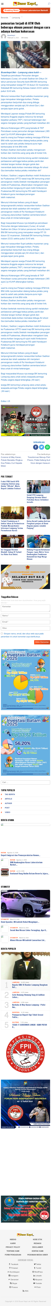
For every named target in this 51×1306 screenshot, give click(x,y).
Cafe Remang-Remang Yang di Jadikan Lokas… (28, 996)
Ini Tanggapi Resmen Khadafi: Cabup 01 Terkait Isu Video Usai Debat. (11, 552)
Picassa (15, 1287)
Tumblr (38, 1268)
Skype (14, 1283)
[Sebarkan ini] (35, 447)
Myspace (38, 1279)
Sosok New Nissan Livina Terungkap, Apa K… (28, 930)
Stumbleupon (14, 1272)
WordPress (38, 1272)
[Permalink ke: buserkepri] (3, 37)
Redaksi (37, 1243)
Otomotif (5, 919)
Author (8, 803)
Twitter (38, 1264)
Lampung (15, 982)
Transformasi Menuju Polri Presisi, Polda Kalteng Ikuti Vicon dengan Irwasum (38, 459)
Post (7, 807)
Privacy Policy (13, 1247)
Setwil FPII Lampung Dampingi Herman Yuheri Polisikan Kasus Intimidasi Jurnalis (38, 498)
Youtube (39, 1283)
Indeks (13, 1239)
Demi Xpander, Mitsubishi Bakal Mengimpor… (20, 922)
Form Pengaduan (13, 1254)
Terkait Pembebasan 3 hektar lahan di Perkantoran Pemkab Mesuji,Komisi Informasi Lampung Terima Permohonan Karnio (12, 526)
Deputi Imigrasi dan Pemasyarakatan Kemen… (20, 855)
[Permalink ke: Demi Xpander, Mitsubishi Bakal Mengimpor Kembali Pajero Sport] (25, 903)
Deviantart (14, 1279)
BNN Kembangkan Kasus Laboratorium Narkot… (26, 863)
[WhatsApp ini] (47, 447)
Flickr (38, 1287)
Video (7, 812)
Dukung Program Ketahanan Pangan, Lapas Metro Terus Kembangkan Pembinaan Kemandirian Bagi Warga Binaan (38, 554)
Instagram (14, 1275)
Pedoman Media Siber (37, 1254)
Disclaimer (37, 1247)
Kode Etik (37, 1239)
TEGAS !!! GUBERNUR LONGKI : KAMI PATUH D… (29, 1025)
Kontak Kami (37, 1251)
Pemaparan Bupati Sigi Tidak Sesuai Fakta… (27, 1015)
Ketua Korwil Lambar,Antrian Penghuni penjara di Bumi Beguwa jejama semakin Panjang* (38, 524)
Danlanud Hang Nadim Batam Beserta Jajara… (29, 873)
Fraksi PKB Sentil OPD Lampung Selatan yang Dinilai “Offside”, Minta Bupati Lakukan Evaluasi (11, 485)
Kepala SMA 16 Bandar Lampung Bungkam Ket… (29, 986)
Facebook (14, 1264)
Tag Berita (10, 794)
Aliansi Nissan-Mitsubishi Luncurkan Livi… (28, 940)
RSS (26, 1291)
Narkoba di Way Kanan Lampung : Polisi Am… (28, 1005)
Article (8, 798)
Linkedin (38, 1275)
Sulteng (15, 1022)
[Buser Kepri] (25, 4)
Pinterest (14, 1268)
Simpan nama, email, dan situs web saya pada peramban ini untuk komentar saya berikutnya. (22, 635)
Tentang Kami (13, 1251)
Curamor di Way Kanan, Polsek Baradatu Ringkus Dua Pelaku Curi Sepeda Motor (12, 460)
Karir (13, 1243)
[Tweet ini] (41, 447)
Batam (3, 852)
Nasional (16, 1012)
